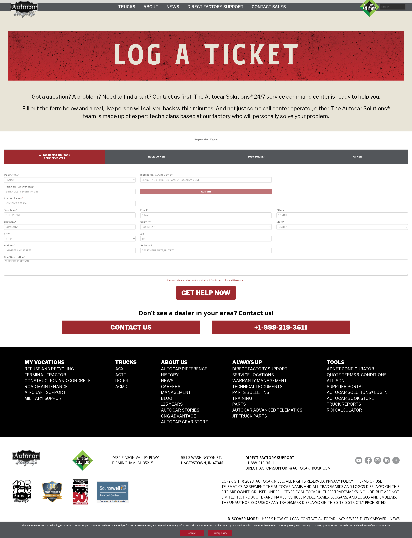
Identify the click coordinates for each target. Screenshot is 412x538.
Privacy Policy (288, 525)
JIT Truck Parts (249, 415)
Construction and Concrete (57, 380)
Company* (10, 222)
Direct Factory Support (215, 6)
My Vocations (44, 362)
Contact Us (131, 327)
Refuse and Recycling (49, 368)
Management (176, 392)
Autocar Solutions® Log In (357, 392)
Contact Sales (269, 6)
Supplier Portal (345, 386)
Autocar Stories (180, 410)
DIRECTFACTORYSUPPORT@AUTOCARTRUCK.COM (288, 468)
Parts (239, 404)
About (150, 6)
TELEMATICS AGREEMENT (243, 486)
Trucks (126, 6)
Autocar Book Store (350, 398)
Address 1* (10, 245)
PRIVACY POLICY (339, 481)
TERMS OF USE (369, 481)
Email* (144, 210)
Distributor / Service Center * (156, 174)
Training (242, 398)
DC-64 (121, 380)
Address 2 (146, 245)
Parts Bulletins (250, 392)
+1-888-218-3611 (281, 327)
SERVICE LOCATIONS (253, 374)
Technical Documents (257, 386)
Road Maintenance (46, 386)
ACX (119, 368)
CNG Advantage (178, 415)
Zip (142, 233)
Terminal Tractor (45, 374)
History (170, 374)
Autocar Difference (184, 368)
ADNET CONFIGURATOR (350, 368)
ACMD (121, 386)
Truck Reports (344, 404)
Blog (166, 398)
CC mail (280, 210)
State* (280, 222)
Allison (336, 380)
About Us (174, 362)
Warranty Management (259, 380)
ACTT (120, 374)
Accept (192, 532)
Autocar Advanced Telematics (267, 410)
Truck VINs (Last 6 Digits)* (19, 186)
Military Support (44, 398)
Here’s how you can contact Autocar (298, 518)
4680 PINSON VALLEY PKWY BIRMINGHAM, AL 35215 (135, 460)
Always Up (247, 362)
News (172, 6)
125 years (172, 404)
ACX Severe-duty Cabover (362, 518)
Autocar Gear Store (184, 421)
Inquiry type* (11, 174)
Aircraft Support (45, 392)
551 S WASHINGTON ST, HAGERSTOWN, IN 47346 (202, 460)
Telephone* (10, 210)
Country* (145, 222)
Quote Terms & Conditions (357, 374)
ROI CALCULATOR (344, 410)
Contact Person (13, 198)
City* (7, 233)
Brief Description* (14, 257)
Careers (170, 386)
